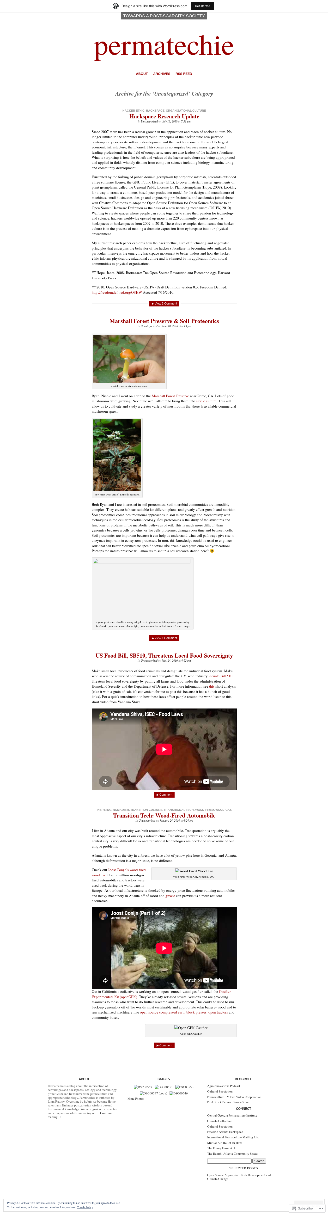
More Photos (136, 1098)
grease (170, 895)
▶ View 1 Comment (164, 303)
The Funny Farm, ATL (221, 1148)
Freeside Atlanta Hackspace (225, 1132)
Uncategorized (149, 121)
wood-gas (223, 810)
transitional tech (179, 810)
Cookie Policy (85, 1207)
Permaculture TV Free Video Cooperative (234, 1097)
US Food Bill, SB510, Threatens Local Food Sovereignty (164, 655)
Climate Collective (219, 1121)
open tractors (218, 1012)
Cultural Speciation (220, 1091)
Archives (161, 74)
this (212, 686)
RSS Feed (184, 74)
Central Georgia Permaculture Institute (232, 1115)
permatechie (164, 43)
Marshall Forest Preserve (170, 395)
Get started (202, 6)
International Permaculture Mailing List (233, 1137)
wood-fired (204, 810)
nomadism (121, 810)
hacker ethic (133, 110)
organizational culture (186, 110)
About (142, 74)
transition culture (146, 810)
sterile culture (206, 400)
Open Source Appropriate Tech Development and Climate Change (239, 1177)
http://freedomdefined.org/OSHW (117, 292)
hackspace (155, 110)
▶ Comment (164, 794)
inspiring (104, 810)
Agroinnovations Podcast (223, 1086)
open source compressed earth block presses (173, 1012)
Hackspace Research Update (164, 116)
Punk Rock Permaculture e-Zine (228, 1102)
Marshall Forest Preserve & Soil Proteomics (164, 321)
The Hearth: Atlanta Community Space (232, 1153)
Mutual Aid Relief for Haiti (224, 1143)
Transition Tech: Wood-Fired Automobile (164, 815)
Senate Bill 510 (220, 675)
